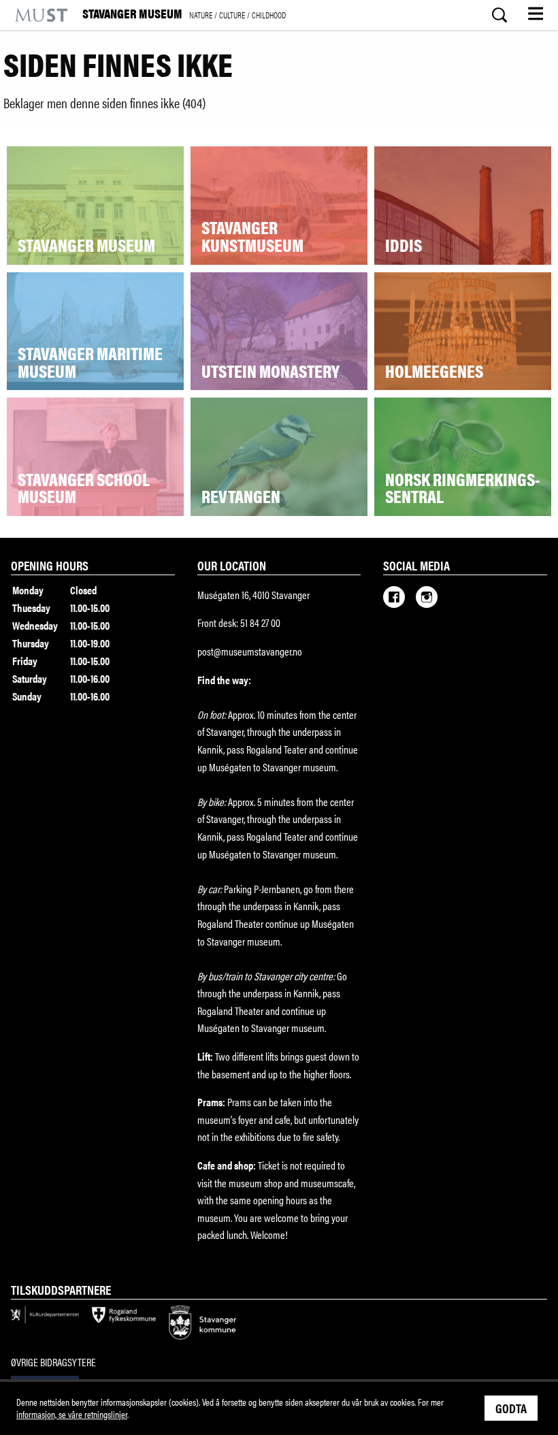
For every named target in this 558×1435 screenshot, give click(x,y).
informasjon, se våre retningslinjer (71, 1414)
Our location (231, 565)
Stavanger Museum (184, 14)
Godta (511, 1407)
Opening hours (49, 565)
